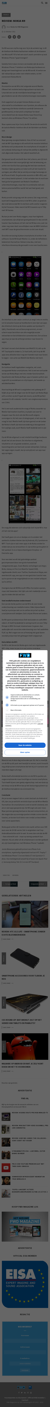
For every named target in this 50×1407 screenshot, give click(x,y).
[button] (25, 710)
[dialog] (25, 703)
